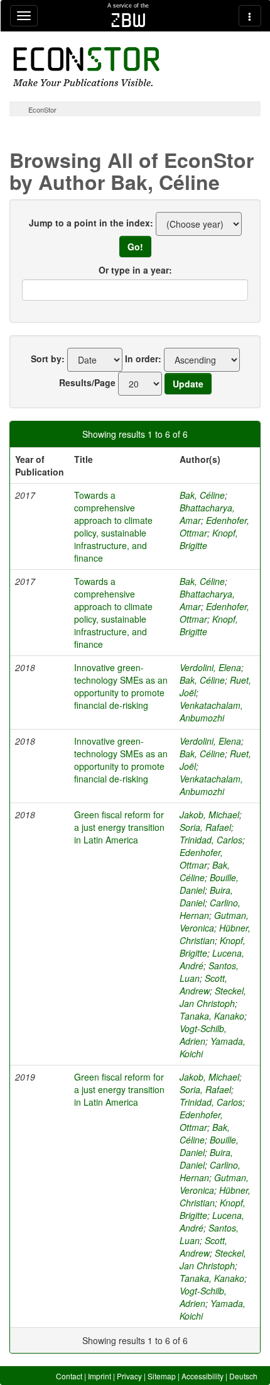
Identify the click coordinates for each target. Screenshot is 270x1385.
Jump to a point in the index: (91, 222)
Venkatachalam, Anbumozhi (211, 711)
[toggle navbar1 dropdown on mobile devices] (24, 15)
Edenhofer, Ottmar (201, 858)
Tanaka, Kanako (212, 1016)
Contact (69, 1376)
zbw (128, 20)
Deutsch (243, 1376)
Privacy (129, 1376)
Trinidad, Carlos (211, 839)
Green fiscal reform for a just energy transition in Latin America (119, 827)
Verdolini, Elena (210, 667)
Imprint (99, 1376)
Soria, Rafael (205, 827)
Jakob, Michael (209, 814)
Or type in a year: (135, 270)
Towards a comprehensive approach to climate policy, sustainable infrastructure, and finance (113, 526)
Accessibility (202, 1376)
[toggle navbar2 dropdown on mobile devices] (250, 15)
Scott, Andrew (203, 984)
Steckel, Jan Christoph (213, 997)
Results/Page (87, 382)
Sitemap (162, 1376)
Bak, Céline (202, 495)
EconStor (42, 109)
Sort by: (48, 358)
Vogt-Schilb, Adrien (203, 1034)
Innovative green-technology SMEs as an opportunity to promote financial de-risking (121, 686)
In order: (143, 358)
